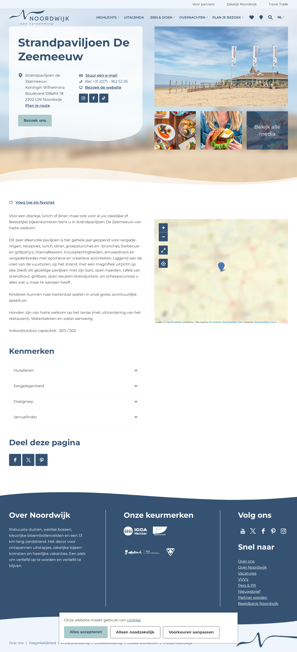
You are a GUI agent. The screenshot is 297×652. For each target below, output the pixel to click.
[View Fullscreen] (163, 250)
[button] (221, 267)
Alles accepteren (86, 632)
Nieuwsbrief (249, 591)
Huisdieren (24, 370)
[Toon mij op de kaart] (163, 263)
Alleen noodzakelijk (135, 632)
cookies (134, 620)
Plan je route (37, 105)
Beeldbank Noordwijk (258, 603)
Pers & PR (247, 585)
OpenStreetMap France (265, 322)
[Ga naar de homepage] (39, 17)
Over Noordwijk (252, 567)
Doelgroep (23, 401)
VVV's (243, 579)
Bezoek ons (35, 120)
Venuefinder (25, 417)
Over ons (246, 561)
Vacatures (247, 573)
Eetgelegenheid (29, 386)
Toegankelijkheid (42, 643)
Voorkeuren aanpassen (191, 632)
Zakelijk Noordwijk (242, 4)
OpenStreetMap (173, 322)
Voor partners (203, 4)
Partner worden (252, 597)
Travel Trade (278, 4)
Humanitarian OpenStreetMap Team (226, 322)
